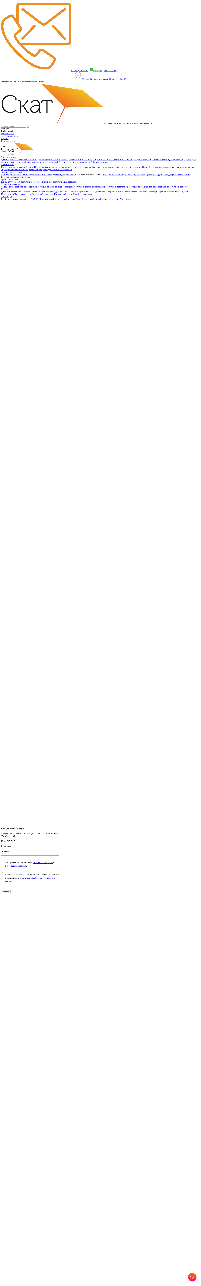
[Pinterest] (14, 581)
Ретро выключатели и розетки (107, 159)
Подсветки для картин (131, 167)
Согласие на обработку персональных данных (54, 969)
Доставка (25, 82)
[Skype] (22, 581)
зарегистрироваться (10, 136)
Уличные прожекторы (181, 187)
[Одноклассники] (6, 581)
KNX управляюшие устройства (15, 199)
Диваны (5, 192)
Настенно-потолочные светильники (74, 167)
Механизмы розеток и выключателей (41, 162)
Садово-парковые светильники (155, 187)
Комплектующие (37, 169)
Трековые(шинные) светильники (49, 182)
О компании (7, 82)
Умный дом (125, 199)
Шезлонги (59, 194)
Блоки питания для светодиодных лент (127, 174)
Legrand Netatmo (67, 199)
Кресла (12, 192)
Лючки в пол (127, 159)
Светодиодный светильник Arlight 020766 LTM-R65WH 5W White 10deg (35, 780)
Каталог (10, 209)
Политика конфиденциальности (60, 946)
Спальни (68, 194)
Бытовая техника (100, 162)
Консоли (143, 192)
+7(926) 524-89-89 (12, 907)
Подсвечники (7, 194)
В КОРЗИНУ (7, 331)
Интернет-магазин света (18, 204)
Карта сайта (113, 946)
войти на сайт (7, 133)
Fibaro (78, 199)
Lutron (117, 199)
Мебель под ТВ (174, 192)
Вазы (103, 192)
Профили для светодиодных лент (59, 174)
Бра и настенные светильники (106, 167)
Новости (17, 82)
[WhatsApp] (18, 581)
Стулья (34, 192)
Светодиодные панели (32, 174)
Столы (19, 192)
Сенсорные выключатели (80, 159)
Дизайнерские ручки (82, 194)
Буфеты (97, 192)
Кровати (163, 192)
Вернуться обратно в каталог (16, 228)
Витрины (111, 192)
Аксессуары (71, 182)
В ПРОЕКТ (6, 535)
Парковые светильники (38, 187)
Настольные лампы (185, 167)
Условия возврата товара (96, 946)
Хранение (83, 192)
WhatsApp (97, 70)
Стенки (44, 194)
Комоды (134, 192)
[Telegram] (25, 581)
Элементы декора (53, 192)
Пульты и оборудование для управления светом (168, 174)
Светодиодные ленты (11, 174)
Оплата (32, 82)
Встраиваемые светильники (162, 167)
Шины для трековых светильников (17, 182)
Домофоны (86, 199)
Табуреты (73, 192)
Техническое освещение (18, 213)
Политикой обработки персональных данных (96, 977)
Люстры (30, 167)
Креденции (153, 192)
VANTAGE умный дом (42, 199)
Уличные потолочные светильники (124, 187)
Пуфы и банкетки (22, 194)
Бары (90, 192)
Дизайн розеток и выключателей (53, 159)
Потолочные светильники (13, 167)
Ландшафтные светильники (14, 187)
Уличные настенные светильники (91, 187)
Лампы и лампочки (19, 169)
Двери (185, 192)
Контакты (40, 82)
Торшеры (5, 169)
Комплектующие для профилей (15, 177)
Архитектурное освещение (62, 187)
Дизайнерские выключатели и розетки (19, 159)
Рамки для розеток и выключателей (75, 162)
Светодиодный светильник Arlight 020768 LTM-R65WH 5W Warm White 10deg (38, 684)
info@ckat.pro (110, 70)
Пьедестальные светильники (58, 169)
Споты (145, 167)
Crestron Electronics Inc (102, 199)
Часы (51, 194)
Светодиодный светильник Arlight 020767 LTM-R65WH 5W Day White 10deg (37, 732)
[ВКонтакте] (2, 581)
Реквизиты (80, 946)
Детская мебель (123, 192)
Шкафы (41, 192)
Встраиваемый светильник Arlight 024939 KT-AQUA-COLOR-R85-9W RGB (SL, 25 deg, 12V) (45, 636)
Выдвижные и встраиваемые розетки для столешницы (159, 159)
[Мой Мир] (10, 581)
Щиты (56, 199)
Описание (11, 278)
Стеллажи (36, 194)
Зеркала (26, 192)
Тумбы (65, 192)
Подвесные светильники (45, 167)
